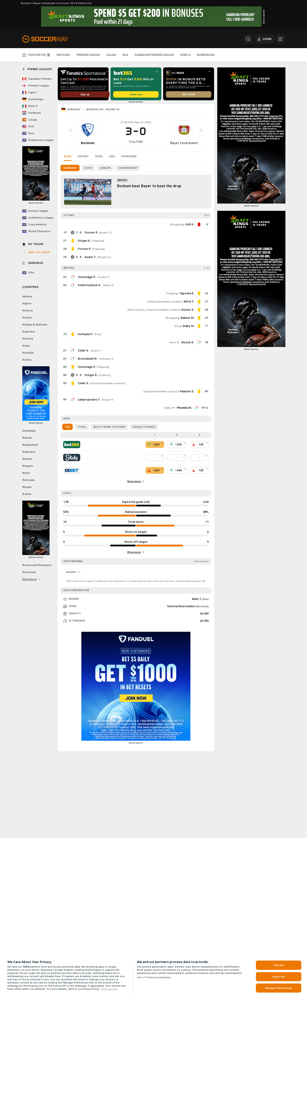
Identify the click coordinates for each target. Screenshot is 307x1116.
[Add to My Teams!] (70, 130)
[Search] (248, 39)
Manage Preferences (278, 988)
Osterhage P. (87, 277)
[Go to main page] (53, 39)
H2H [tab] (112, 156)
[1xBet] (71, 470)
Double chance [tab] (143, 426)
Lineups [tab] (105, 168)
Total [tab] (81, 426)
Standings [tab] (129, 156)
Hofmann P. (106, 359)
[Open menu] (280, 39)
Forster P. (103, 277)
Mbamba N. (184, 408)
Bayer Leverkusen (184, 143)
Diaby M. (169, 408)
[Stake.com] (71, 457)
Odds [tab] (99, 156)
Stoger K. (104, 257)
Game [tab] (67, 156)
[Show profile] (87, 130)
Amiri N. (174, 342)
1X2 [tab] (67, 426)
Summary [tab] (70, 168)
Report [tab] (83, 156)
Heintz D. (108, 285)
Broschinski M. (87, 359)
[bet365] (71, 444)
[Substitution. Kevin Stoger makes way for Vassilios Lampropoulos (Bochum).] (73, 399)
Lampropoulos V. (89, 399)
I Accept (278, 965)
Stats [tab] (88, 168)
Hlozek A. (187, 342)
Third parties (109, 989)
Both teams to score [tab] (109, 426)
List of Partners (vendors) (153, 977)
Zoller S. (83, 350)
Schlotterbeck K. (89, 285)
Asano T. (105, 232)
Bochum (88, 143)
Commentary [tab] (127, 168)
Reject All (278, 976)
